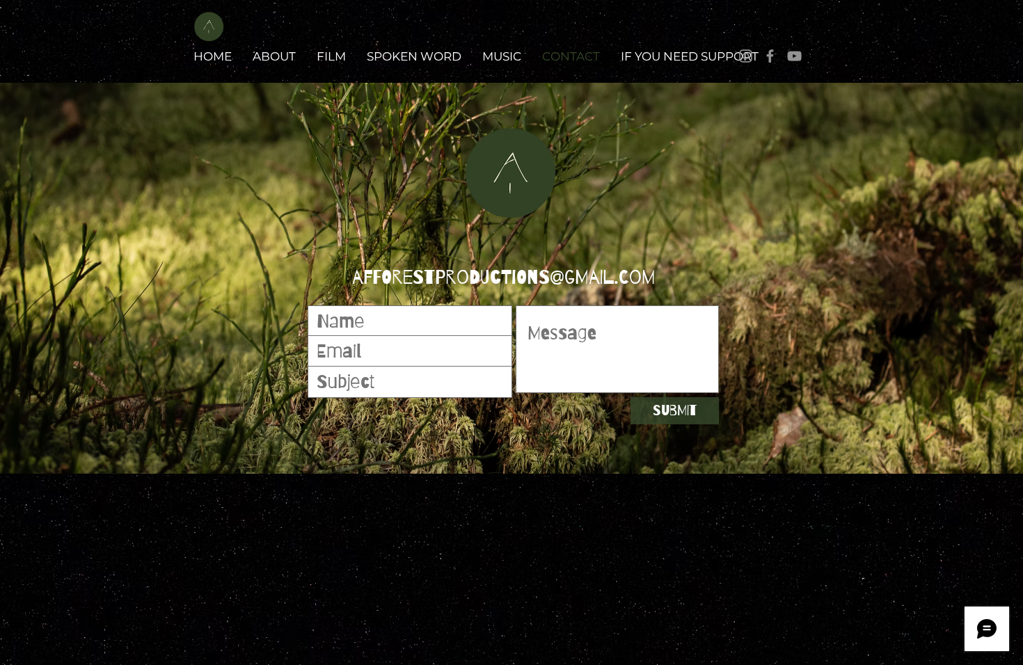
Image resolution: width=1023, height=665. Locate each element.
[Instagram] (745, 56)
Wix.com (826, 490)
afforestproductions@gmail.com (503, 277)
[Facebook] (770, 56)
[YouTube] (794, 56)
